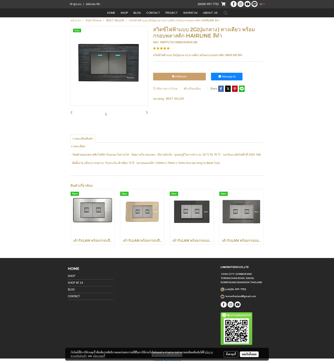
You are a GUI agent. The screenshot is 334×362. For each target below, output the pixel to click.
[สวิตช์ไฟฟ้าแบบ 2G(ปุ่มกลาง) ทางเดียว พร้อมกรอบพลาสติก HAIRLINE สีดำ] (109, 66)
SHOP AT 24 (75, 282)
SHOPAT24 (190, 13)
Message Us (229, 76)
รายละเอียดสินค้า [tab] (82, 138)
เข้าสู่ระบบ (75, 4)
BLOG (137, 13)
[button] (225, 13)
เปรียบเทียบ (194, 88)
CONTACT (153, 13)
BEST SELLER (175, 98)
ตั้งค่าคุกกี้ (231, 354)
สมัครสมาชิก (93, 4)
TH (263, 4)
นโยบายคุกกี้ (99, 355)
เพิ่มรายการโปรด (166, 88)
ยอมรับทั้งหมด (249, 354)
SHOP (124, 13)
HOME (111, 13)
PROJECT (171, 13)
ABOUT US (210, 13)
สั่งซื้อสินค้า (180, 76)
